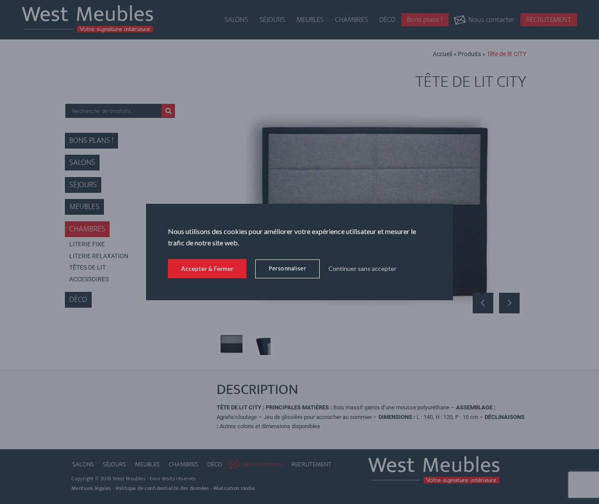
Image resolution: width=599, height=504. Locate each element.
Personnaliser (287, 268)
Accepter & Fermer (207, 268)
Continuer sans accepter (362, 268)
